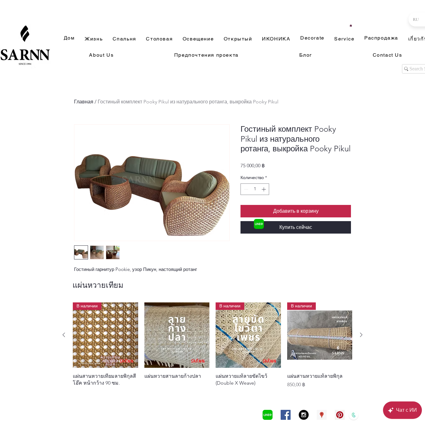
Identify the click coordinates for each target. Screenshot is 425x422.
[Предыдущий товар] (64, 335)
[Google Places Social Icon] (322, 415)
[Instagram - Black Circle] (304, 415)
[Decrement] (245, 189)
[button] (351, 25)
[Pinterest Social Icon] (340, 415)
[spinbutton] (254, 189)
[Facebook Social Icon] (286, 415)
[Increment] (264, 189)
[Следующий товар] (361, 335)
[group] (212, 345)
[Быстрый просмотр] (177, 335)
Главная (83, 102)
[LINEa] (259, 224)
